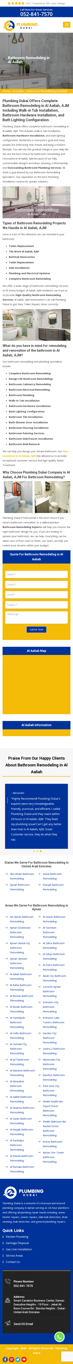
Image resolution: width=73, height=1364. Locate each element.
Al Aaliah (18, 91)
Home (6, 91)
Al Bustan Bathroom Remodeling (21, 998)
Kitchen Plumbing (17, 1237)
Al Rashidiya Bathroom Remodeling (17, 1145)
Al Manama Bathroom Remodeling (22, 1073)
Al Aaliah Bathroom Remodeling (21, 976)
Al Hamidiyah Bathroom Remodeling (17, 1022)
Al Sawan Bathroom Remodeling (54, 919)
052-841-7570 (36, 14)
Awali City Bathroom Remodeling (54, 978)
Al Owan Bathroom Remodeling (21, 1121)
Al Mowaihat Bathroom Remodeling (17, 1086)
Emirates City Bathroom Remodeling (50, 1006)
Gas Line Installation (19, 1249)
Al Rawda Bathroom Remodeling (21, 1158)
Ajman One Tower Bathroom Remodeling (53, 1157)
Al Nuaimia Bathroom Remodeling (22, 1110)
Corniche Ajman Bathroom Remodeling (52, 991)
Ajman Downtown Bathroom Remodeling (20, 932)
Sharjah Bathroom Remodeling (53, 887)
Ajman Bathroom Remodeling (20, 887)
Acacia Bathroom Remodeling (52, 1144)
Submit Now (36, 629)
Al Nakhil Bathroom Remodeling (21, 1099)
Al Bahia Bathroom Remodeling (20, 987)
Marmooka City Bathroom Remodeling (51, 1064)
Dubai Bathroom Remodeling (52, 876)
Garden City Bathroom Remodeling (50, 1037)
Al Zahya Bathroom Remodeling (54, 956)
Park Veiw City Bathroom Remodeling (51, 1090)
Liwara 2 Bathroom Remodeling (54, 1051)
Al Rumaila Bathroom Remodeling (22, 1169)
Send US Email (23, 1324)
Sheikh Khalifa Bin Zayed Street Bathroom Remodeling (53, 1108)
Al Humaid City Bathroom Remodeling (18, 1048)
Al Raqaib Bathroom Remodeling (21, 1132)
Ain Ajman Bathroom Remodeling (22, 919)
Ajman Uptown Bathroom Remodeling (18, 963)
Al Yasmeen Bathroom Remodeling (50, 932)
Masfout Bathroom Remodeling (54, 1077)
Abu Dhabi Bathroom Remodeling (22, 876)
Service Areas (14, 1255)
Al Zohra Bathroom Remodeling (54, 967)
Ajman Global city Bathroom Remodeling (20, 947)
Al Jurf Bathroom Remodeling (19, 1062)
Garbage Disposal (17, 1243)
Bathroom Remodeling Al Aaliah (47, 91)
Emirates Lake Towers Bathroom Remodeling (53, 1022)
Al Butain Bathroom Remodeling (21, 1009)
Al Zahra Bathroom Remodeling (54, 945)
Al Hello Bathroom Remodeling (20, 1035)
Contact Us (13, 1262)
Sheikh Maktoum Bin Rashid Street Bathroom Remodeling (54, 1128)
